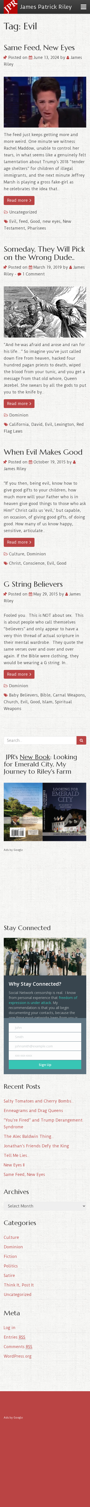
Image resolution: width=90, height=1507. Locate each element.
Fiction (10, 1256)
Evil (12, 221)
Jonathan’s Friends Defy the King (36, 1146)
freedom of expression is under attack (43, 1000)
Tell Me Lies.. (17, 1155)
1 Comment (33, 274)
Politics (11, 1266)
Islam (47, 701)
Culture (16, 554)
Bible (45, 695)
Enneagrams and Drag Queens (33, 1110)
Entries (14, 1337)
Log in (10, 1327)
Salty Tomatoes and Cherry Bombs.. (39, 1101)
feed (23, 221)
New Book (35, 757)
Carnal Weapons (69, 695)
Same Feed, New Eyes (39, 47)
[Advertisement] (45, 884)
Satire (9, 1275)
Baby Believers (23, 695)
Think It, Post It (19, 1285)
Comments (18, 1346)
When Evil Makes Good (43, 452)
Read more (18, 200)
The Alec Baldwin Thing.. (29, 1136)
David (36, 424)
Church (11, 701)
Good (35, 221)
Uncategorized (23, 212)
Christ (15, 563)
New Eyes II (14, 1165)
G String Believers (33, 584)
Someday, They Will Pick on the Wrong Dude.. (44, 253)
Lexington (64, 424)
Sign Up (45, 1064)
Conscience (33, 563)
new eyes (51, 221)
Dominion (18, 415)
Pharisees (37, 228)
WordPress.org (18, 1356)
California (19, 424)
